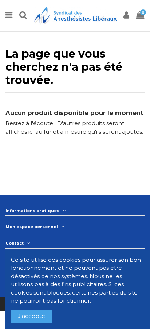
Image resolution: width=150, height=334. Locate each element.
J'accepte (31, 315)
